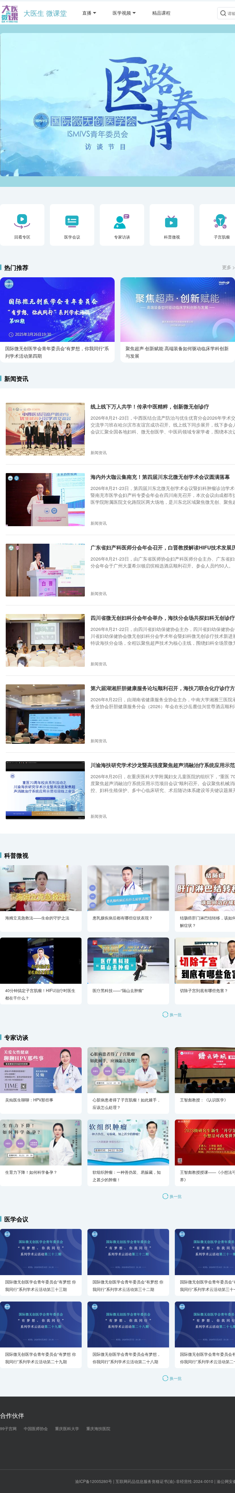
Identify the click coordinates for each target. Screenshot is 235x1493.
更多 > (228, 267)
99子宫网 (8, 1428)
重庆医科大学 (67, 1428)
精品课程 (161, 12)
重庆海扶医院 (98, 1428)
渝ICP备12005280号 (93, 1481)
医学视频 (122, 12)
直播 (86, 12)
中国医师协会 (36, 1428)
